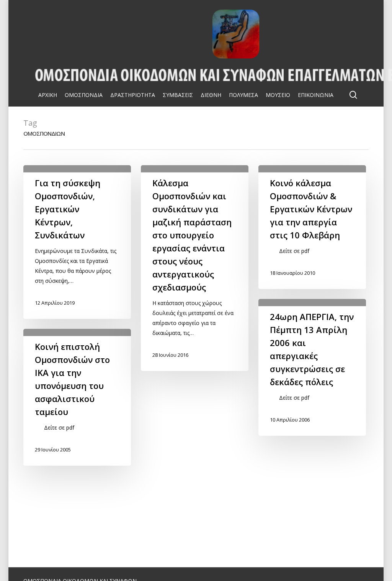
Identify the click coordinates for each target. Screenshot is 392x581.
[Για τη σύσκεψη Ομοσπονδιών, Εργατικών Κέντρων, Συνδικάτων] (77, 242)
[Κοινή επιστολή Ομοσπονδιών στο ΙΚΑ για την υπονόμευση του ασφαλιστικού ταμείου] (77, 397)
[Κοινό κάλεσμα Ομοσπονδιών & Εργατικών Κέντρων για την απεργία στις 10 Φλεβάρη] (312, 227)
